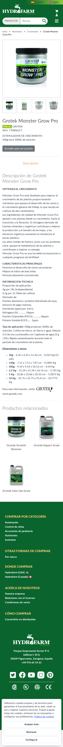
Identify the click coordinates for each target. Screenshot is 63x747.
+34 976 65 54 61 (31, 662)
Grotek (18, 126)
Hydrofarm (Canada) (17, 577)
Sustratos (10, 540)
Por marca (11, 557)
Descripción (30, 163)
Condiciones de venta (17, 602)
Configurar (32, 739)
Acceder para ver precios (19, 148)
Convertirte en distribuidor (20, 619)
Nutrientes (17, 32)
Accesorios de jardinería (19, 531)
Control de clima (14, 527)
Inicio (4, 32)
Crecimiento (32, 32)
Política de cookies (44, 716)
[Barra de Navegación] (57, 21)
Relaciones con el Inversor (20, 598)
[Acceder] (57, 15)
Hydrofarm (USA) (15, 572)
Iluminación (11, 522)
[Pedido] (56, 11)
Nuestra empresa (15, 593)
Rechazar (31, 732)
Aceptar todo (31, 724)
